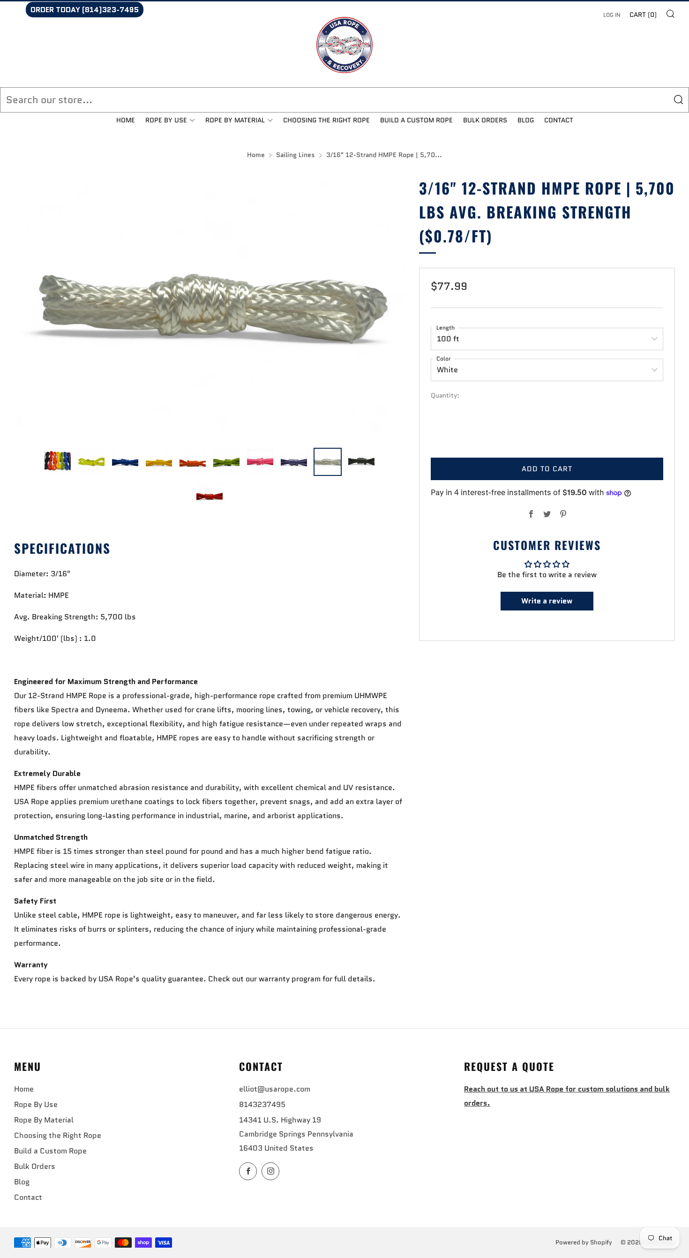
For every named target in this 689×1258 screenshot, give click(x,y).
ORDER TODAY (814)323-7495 (84, 9)
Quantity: (445, 395)
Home (125, 120)
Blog (525, 120)
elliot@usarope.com (274, 1089)
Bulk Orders (485, 120)
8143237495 (262, 1104)
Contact (558, 120)
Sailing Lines (295, 155)
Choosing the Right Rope (326, 120)
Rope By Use (166, 120)
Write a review (546, 600)
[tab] (58, 462)
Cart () (643, 14)
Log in (612, 15)
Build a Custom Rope (416, 120)
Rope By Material (235, 120)
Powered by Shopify (583, 1242)
